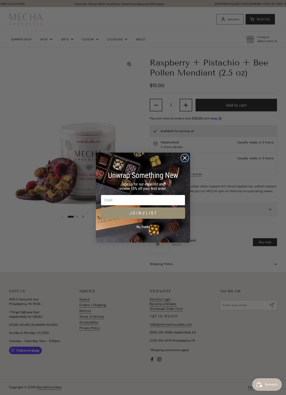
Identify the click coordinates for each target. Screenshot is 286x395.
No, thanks (143, 227)
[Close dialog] (184, 158)
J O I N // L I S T (143, 213)
